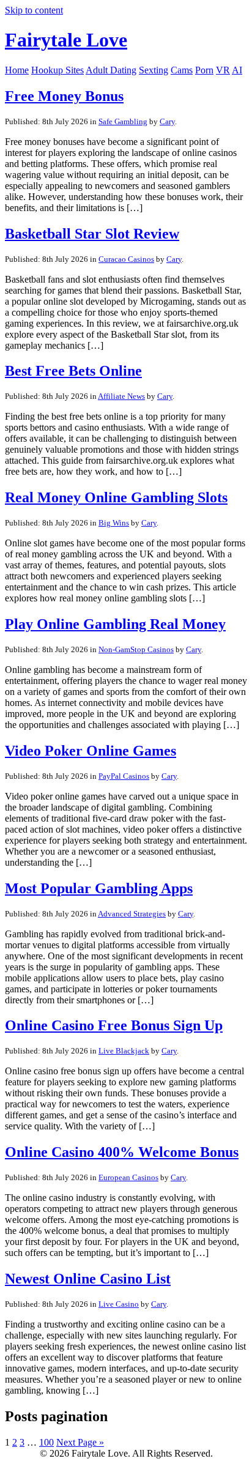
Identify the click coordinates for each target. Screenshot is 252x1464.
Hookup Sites (57, 70)
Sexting (153, 70)
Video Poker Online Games (90, 751)
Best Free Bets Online (73, 371)
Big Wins (113, 522)
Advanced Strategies (132, 913)
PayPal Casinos (123, 776)
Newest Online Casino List (88, 1279)
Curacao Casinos (126, 259)
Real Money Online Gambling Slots (116, 497)
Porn (204, 70)
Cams (182, 70)
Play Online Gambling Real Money (115, 624)
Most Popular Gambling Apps (99, 888)
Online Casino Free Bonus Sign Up (114, 1025)
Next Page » (80, 1442)
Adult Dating (111, 70)
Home (17, 70)
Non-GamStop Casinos (136, 649)
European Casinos (128, 1177)
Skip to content (34, 10)
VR (223, 70)
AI (237, 70)
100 (46, 1442)
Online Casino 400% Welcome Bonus (122, 1152)
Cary (167, 121)
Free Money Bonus (64, 96)
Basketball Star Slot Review (92, 234)
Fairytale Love (66, 40)
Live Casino (118, 1304)
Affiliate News (121, 396)
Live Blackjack (123, 1050)
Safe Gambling (122, 121)
